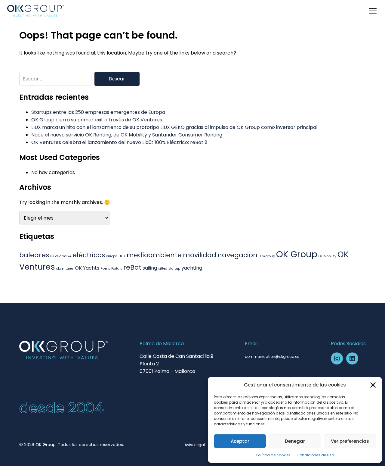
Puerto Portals (111, 268)
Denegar (295, 441)
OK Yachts (87, 267)
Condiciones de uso (315, 455)
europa (111, 256)
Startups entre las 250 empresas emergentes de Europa (98, 112)
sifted (162, 268)
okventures (65, 268)
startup (174, 268)
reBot (132, 267)
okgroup (268, 256)
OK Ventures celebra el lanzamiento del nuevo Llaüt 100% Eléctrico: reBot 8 (119, 142)
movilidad (199, 255)
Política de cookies (273, 455)
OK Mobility (327, 256)
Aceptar (240, 441)
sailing (150, 267)
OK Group (296, 254)
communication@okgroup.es (272, 356)
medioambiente (154, 255)
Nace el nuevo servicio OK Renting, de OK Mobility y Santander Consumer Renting (126, 134)
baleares (34, 255)
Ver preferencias (350, 441)
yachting (191, 267)
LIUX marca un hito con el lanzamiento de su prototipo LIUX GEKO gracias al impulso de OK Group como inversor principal (174, 127)
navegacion (237, 255)
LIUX (122, 256)
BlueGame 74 (60, 256)
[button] (373, 385)
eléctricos (88, 255)
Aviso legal (195, 444)
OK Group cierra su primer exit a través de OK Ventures (96, 119)
